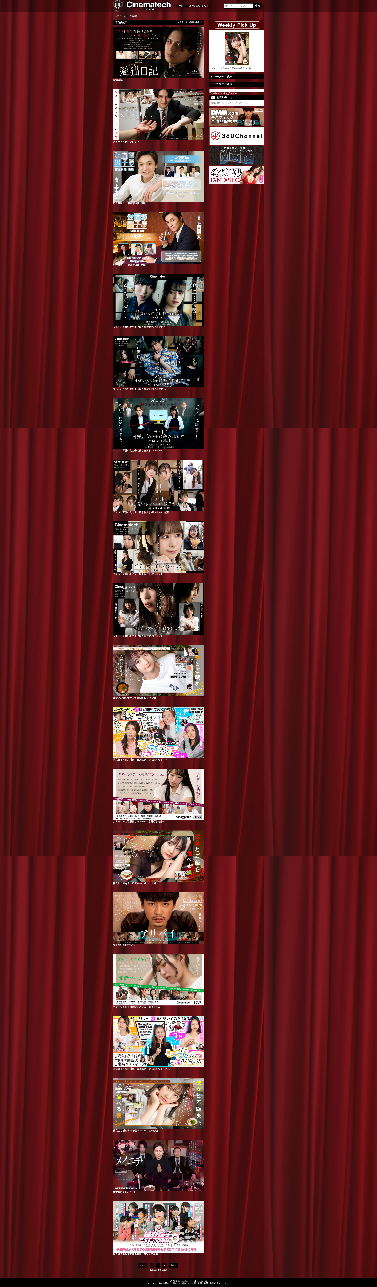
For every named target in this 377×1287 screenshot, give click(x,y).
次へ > (173, 1265)
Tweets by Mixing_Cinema (223, 93)
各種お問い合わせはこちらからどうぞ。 (229, 103)
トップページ (119, 16)
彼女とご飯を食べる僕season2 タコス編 (231, 68)
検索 (257, 5)
